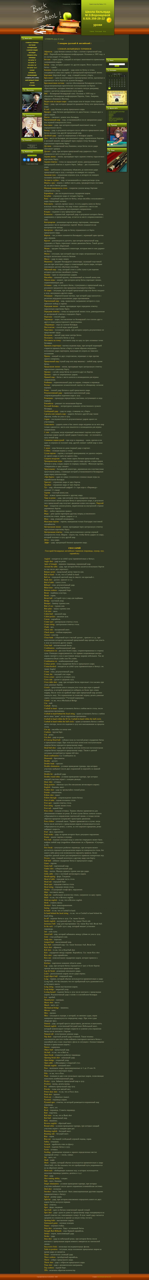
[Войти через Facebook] (28, 159)
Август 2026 (117, 74)
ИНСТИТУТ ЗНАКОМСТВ (116, 119)
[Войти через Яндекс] (32, 159)
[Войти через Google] (36, 159)
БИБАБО (111, 114)
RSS (105, 4)
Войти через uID (32, 155)
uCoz (109, 1276)
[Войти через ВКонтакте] (24, 159)
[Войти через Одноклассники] (39, 159)
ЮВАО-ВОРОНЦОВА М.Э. (116, 118)
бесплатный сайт (102, 1276)
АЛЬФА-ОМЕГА (113, 121)
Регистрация (98, 31)
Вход (104, 31)
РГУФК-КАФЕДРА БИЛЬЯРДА (117, 111)
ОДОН (110, 117)
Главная (92, 31)
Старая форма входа (32, 164)
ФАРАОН (111, 115)
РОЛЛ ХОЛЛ (112, 113)
